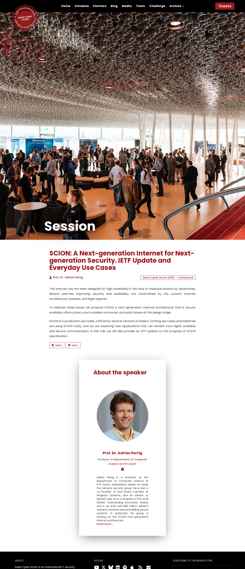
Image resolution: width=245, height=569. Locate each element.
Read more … (105, 524)
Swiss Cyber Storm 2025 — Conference (168, 277)
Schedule (82, 6)
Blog (114, 6)
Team (140, 6)
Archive (175, 6)
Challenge (157, 6)
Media (127, 6)
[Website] (123, 469)
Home (65, 6)
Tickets (224, 6)
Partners (99, 6)
